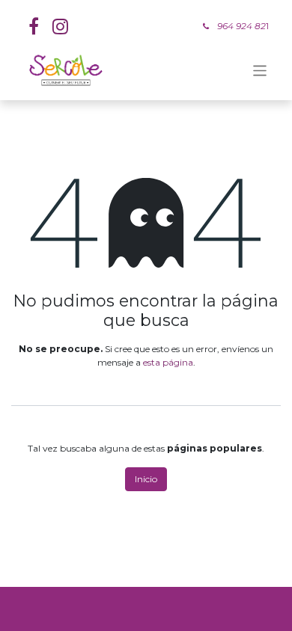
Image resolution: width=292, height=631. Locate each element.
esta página (168, 362)
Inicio (146, 478)
